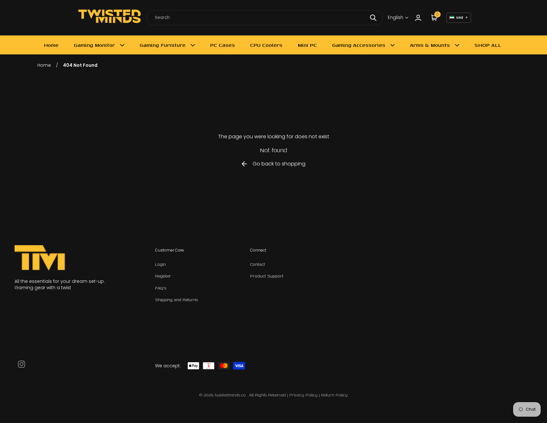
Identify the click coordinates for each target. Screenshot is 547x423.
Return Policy (334, 395)
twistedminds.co (231, 395)
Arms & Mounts (430, 45)
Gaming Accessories (358, 45)
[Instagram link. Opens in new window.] (21, 364)
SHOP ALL (488, 45)
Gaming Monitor (94, 45)
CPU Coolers (266, 45)
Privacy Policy (303, 395)
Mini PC (307, 45)
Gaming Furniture (162, 45)
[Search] (373, 17)
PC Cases (222, 45)
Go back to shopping (279, 163)
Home (51, 45)
